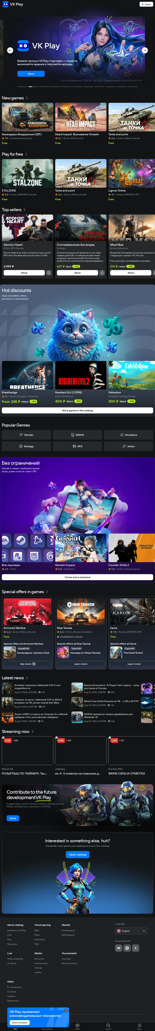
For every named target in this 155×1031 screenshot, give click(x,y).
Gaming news (41, 963)
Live (9, 953)
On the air (11, 963)
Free (9, 935)
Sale (9, 939)
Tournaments (69, 953)
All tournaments (69, 963)
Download (40, 939)
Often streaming (15, 958)
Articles (38, 967)
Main (37, 930)
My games (12, 944)
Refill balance (68, 935)
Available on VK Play (16, 930)
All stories (39, 958)
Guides (38, 972)
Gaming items (68, 930)
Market (66, 924)
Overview (66, 958)
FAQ (37, 944)
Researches (13, 1000)
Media (38, 953)
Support (11, 996)
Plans (37, 935)
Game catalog (15, 924)
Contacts (11, 991)
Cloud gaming (43, 924)
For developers (14, 987)
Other (10, 981)
